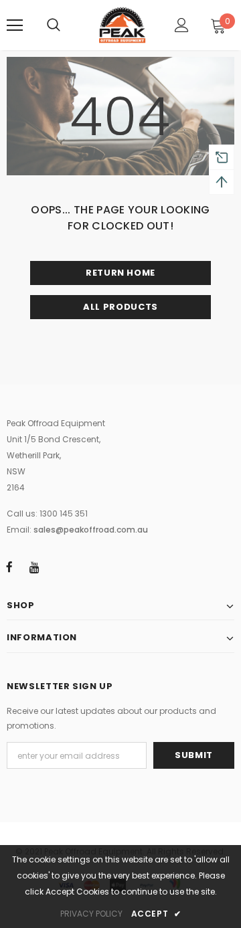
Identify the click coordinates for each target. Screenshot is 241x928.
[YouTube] (34, 567)
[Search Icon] (53, 25)
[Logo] (122, 25)
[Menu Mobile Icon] (15, 25)
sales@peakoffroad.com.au (90, 529)
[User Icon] (182, 25)
